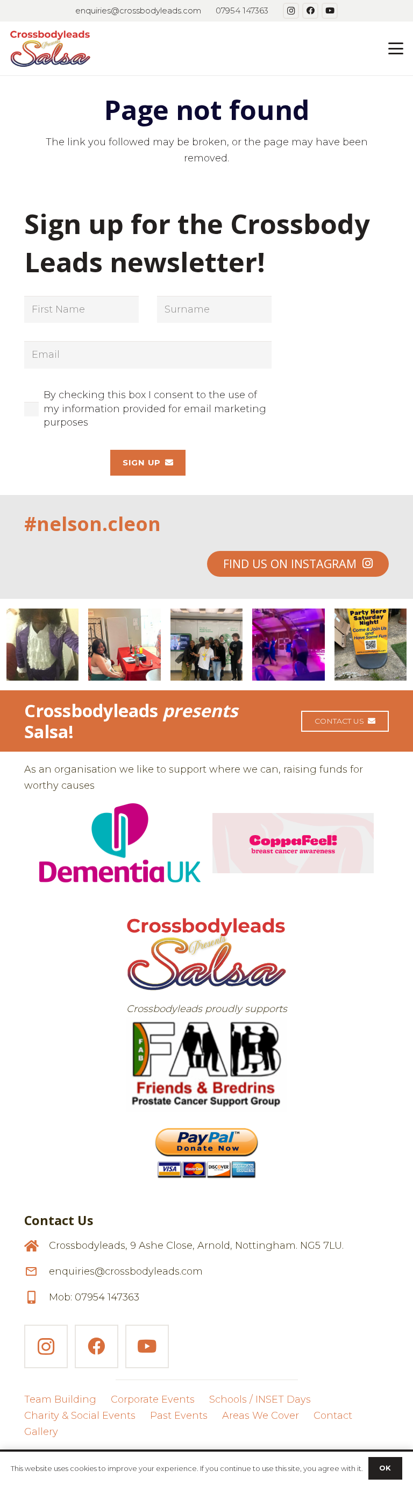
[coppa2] (293, 843)
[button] (396, 48)
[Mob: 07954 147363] (36, 1297)
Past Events (179, 1416)
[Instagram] (291, 11)
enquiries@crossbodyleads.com (126, 1271)
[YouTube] (330, 11)
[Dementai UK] (120, 842)
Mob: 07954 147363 (94, 1297)
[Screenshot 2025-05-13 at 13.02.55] (206, 1064)
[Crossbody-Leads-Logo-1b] (50, 48)
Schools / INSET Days (260, 1399)
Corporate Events (153, 1399)
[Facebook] (310, 11)
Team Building (60, 1399)
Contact (333, 1416)
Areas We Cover (260, 1416)
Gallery (41, 1432)
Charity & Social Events (80, 1416)
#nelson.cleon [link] (92, 524)
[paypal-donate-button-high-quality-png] (206, 1148)
